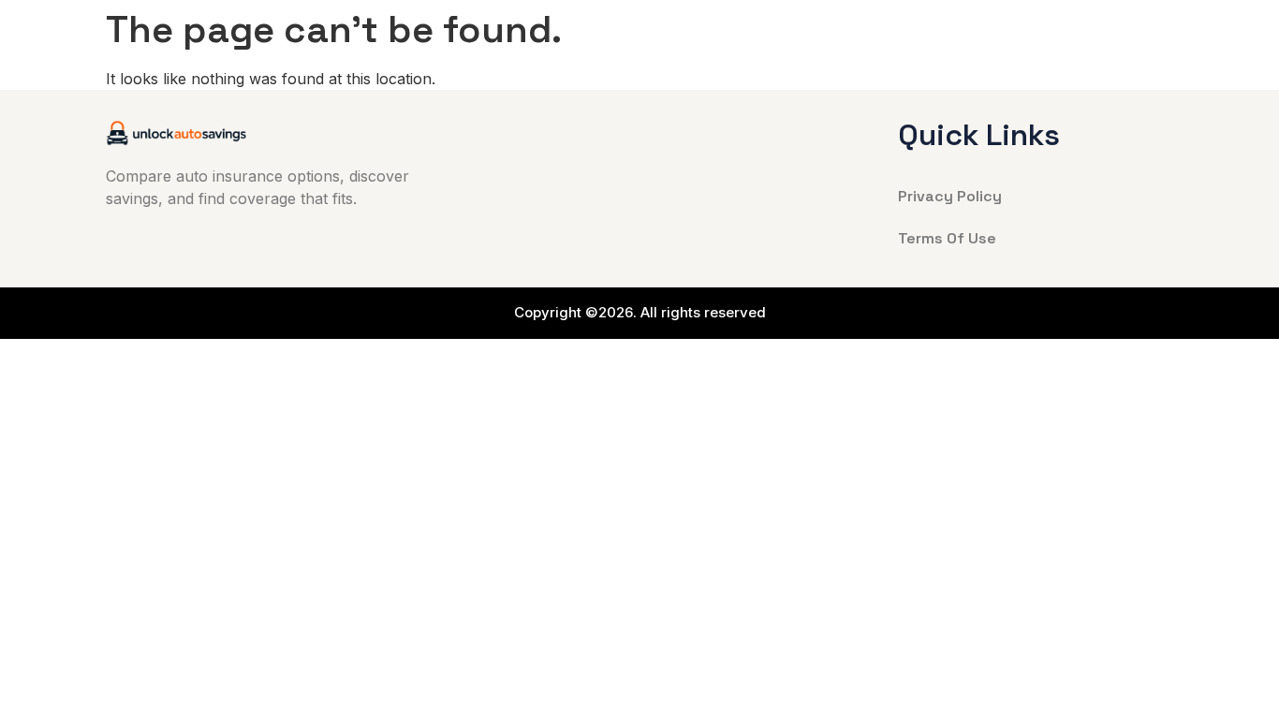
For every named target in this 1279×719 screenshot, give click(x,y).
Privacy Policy (950, 196)
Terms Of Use (947, 238)
